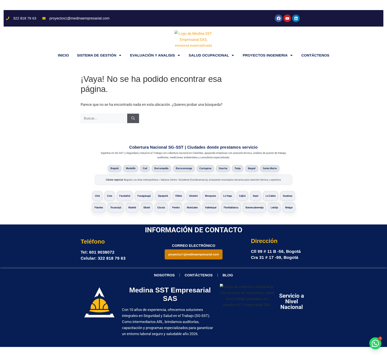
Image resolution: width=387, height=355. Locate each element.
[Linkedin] (296, 18)
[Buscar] (133, 118)
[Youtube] (287, 18)
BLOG (228, 275)
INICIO (63, 55)
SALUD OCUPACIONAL (209, 55)
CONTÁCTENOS (315, 55)
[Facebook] (278, 18)
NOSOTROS (164, 275)
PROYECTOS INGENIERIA (265, 55)
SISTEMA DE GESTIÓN (96, 55)
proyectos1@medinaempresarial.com (193, 254)
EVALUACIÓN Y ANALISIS (152, 55)
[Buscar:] (104, 118)
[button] (375, 343)
